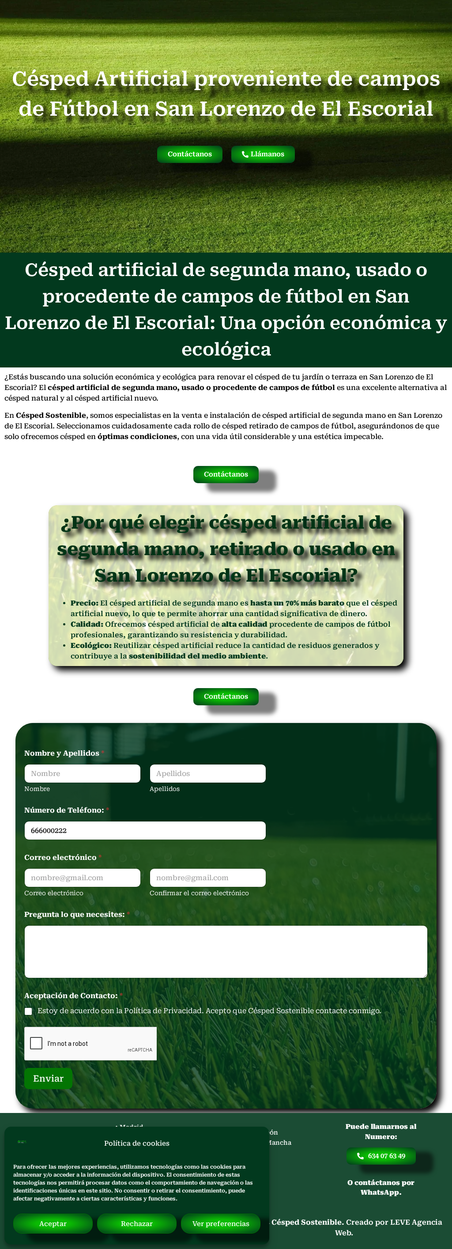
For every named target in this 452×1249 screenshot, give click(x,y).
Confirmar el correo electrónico (199, 893)
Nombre (37, 788)
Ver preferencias (220, 1224)
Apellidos (165, 788)
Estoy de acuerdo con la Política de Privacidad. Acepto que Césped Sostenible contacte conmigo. (209, 1011)
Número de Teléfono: (66, 810)
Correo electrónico (53, 893)
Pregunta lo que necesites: (77, 914)
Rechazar (137, 1224)
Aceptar (53, 1224)
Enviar (48, 1078)
